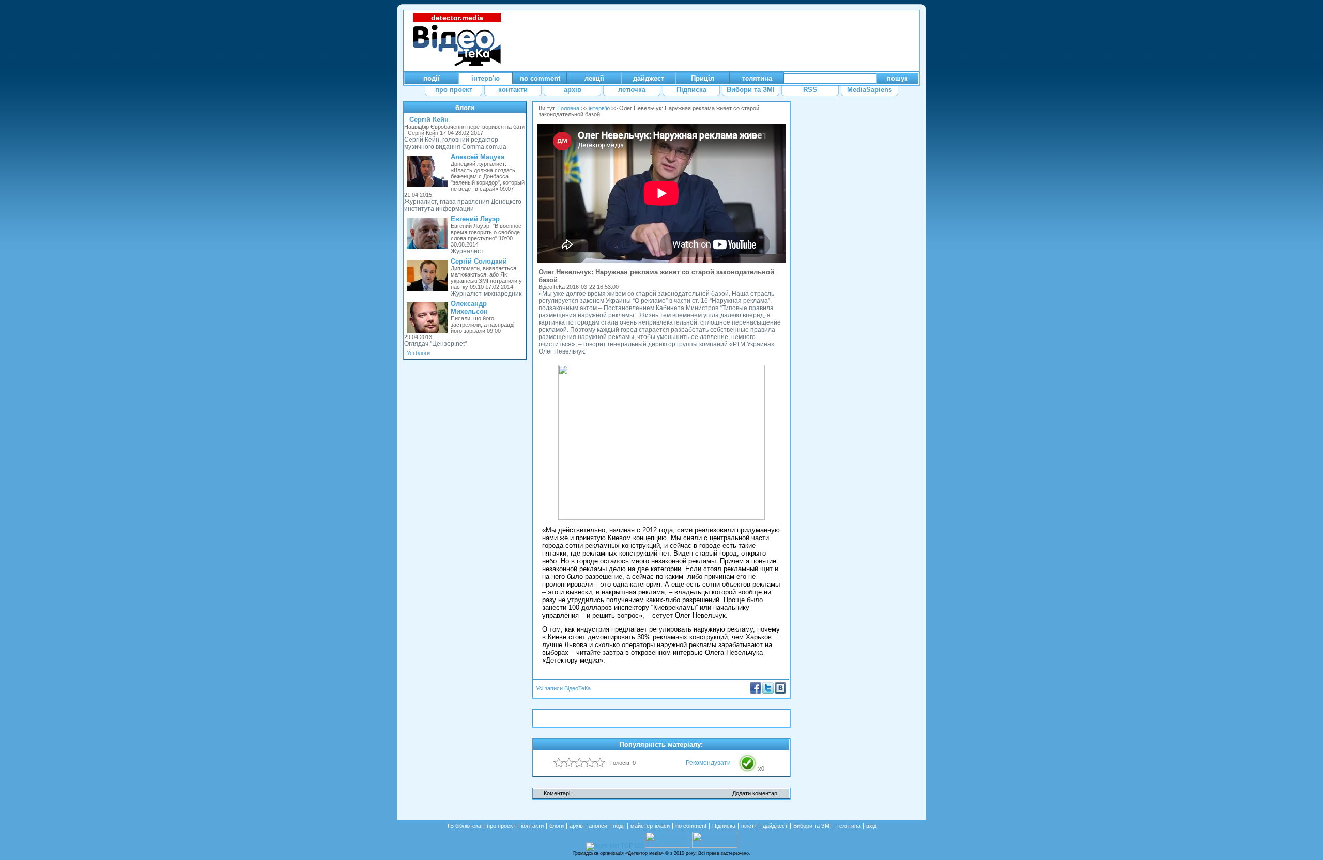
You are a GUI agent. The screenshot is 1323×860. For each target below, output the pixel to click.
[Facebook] (755, 691)
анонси (598, 826)
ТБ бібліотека (464, 826)
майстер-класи (650, 826)
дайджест (775, 826)
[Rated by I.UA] (667, 845)
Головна (568, 108)
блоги (464, 108)
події (619, 826)
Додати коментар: (755, 793)
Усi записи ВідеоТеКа (563, 688)
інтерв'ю (599, 108)
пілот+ (749, 826)
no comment (690, 826)
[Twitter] (768, 691)
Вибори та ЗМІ (812, 826)
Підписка (723, 826)
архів (576, 826)
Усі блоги (418, 353)
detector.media (457, 17)
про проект (501, 826)
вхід (871, 826)
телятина (848, 826)
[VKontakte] (780, 691)
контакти (532, 826)
